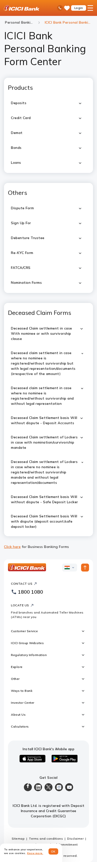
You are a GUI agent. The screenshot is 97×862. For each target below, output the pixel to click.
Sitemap (18, 838)
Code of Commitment (61, 844)
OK (53, 851)
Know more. (35, 853)
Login (78, 8)
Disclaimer (75, 838)
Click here (12, 546)
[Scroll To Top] (85, 568)
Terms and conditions (46, 838)
